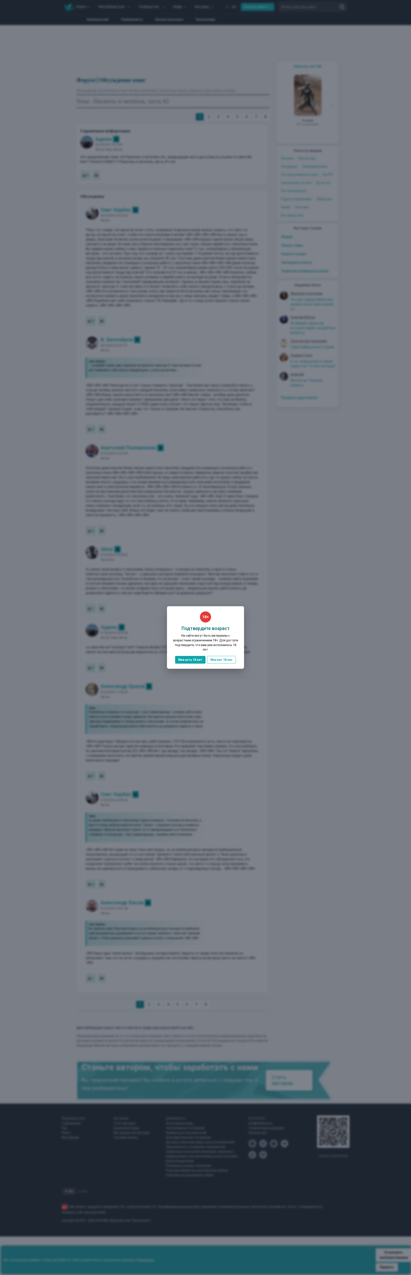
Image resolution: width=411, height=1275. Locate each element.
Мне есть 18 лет (190, 659)
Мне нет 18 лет (221, 659)
